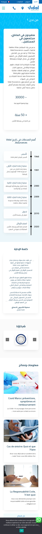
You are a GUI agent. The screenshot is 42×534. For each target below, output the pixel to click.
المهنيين (27, 1)
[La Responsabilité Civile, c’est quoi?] (21, 476)
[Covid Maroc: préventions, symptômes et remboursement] (21, 383)
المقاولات (20, 1)
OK (22, 530)
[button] (34, 339)
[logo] (33, 6)
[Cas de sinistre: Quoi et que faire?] (21, 431)
